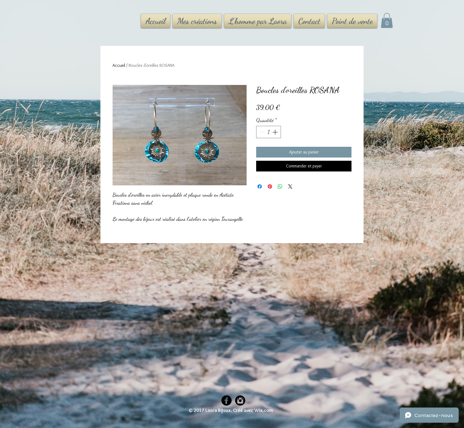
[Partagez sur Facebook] (259, 186)
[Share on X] (290, 186)
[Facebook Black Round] (226, 400)
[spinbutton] (268, 132)
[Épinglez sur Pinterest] (270, 186)
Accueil (119, 65)
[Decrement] (261, 132)
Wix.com (263, 410)
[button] (386, 20)
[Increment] (275, 132)
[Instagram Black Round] (240, 400)
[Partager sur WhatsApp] (280, 186)
